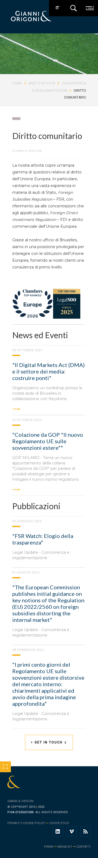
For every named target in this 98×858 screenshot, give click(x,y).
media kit (64, 846)
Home (17, 83)
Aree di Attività (42, 83)
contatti (83, 846)
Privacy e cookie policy (26, 823)
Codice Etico (59, 823)
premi (48, 846)
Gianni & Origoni (20, 801)
